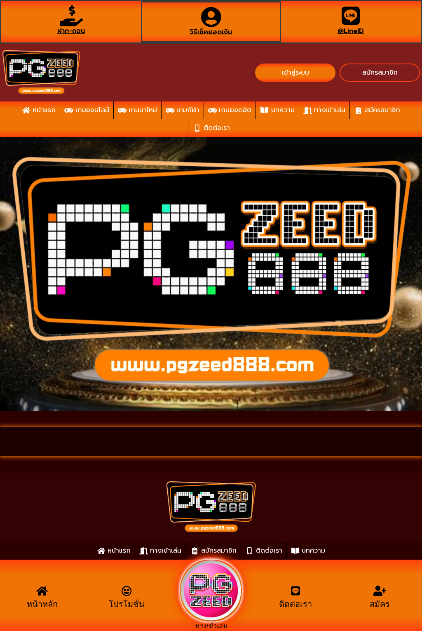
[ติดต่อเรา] (295, 591)
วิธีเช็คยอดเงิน (211, 32)
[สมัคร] (380, 591)
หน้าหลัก (42, 604)
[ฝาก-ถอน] (71, 15)
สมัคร (380, 604)
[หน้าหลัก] (42, 591)
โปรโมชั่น (127, 604)
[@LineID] (350, 15)
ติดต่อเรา (295, 604)
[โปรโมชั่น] (127, 591)
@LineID (351, 31)
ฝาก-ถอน (71, 31)
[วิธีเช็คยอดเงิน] (211, 17)
